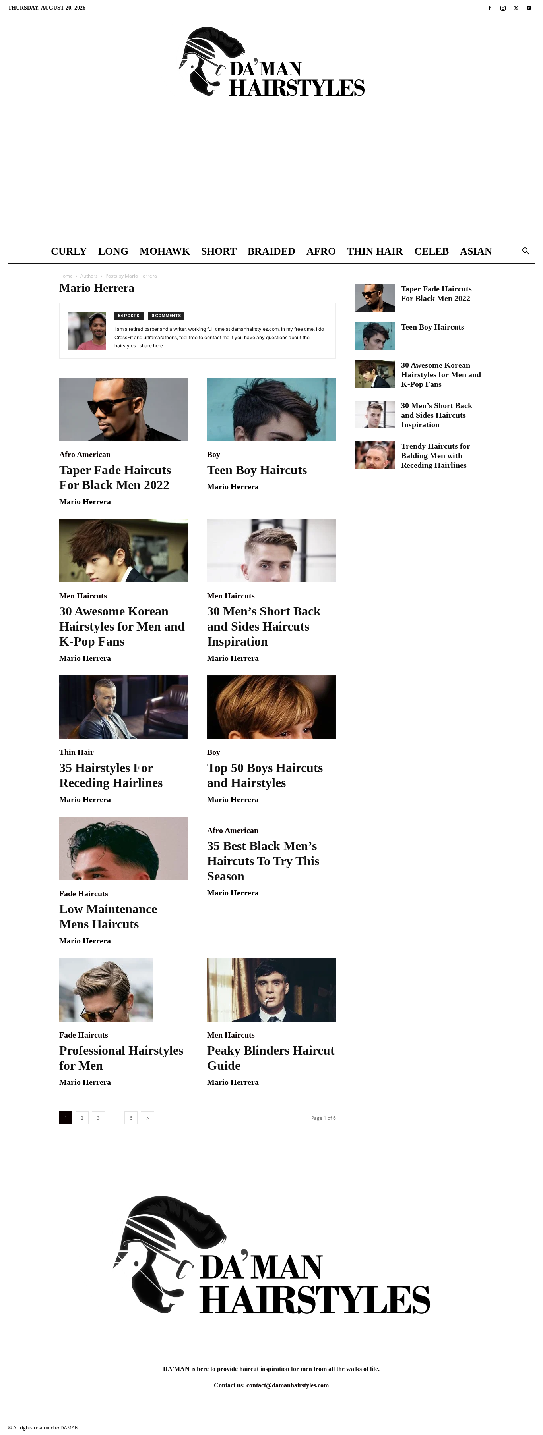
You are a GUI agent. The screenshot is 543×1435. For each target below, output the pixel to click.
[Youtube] (529, 8)
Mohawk (165, 251)
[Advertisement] (271, 179)
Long (113, 251)
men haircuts (83, 595)
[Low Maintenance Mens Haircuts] (123, 848)
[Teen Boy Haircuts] (271, 409)
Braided (271, 251)
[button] (525, 252)
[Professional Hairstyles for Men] (123, 990)
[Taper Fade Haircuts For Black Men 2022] (123, 409)
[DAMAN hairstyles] (271, 68)
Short (219, 251)
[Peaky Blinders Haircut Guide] (271, 990)
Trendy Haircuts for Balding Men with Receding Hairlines (435, 455)
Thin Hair (375, 251)
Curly (69, 251)
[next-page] (147, 1117)
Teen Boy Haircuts (257, 470)
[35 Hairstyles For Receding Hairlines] (123, 707)
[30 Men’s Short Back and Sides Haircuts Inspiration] (271, 550)
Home (66, 275)
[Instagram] (503, 8)
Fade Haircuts (83, 893)
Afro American (85, 454)
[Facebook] (490, 8)
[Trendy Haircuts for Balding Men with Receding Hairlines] (375, 455)
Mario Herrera (85, 501)
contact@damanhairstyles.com (287, 1385)
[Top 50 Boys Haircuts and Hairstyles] (271, 707)
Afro (321, 251)
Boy (213, 454)
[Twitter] (516, 8)
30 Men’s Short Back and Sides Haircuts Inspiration (264, 626)
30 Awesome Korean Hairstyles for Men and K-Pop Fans (122, 626)
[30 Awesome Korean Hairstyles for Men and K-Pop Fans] (123, 550)
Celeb (431, 251)
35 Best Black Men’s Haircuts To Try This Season (263, 861)
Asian (476, 251)
